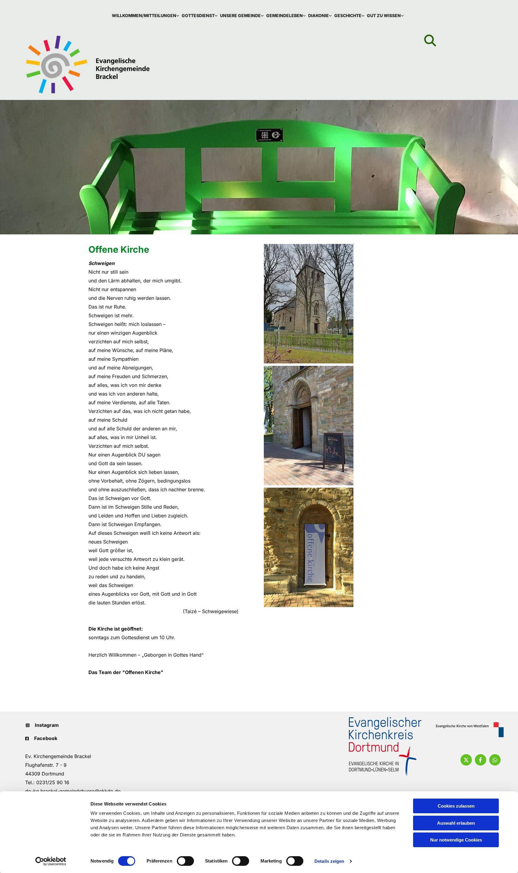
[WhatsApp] (494, 759)
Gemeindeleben (284, 15)
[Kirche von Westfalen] (467, 729)
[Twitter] (466, 759)
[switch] (185, 861)
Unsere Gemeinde (240, 15)
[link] (147, 15)
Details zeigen (329, 861)
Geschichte (348, 15)
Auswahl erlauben (456, 823)
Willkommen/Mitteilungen (144, 15)
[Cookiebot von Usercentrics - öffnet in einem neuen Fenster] (51, 861)
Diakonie (318, 15)
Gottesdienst (198, 15)
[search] (430, 40)
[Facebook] (480, 759)
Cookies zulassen (456, 805)
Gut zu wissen (384, 15)
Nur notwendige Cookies (456, 839)
